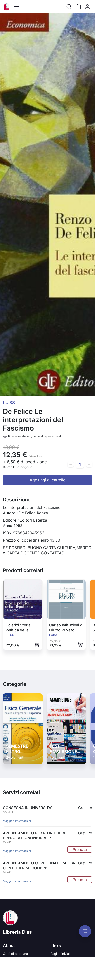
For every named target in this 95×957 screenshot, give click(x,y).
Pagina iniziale (61, 954)
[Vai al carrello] (78, 6)
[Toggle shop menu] (16, 6)
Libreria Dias (17, 932)
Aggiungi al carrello (48, 480)
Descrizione (17, 499)
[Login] (87, 6)
